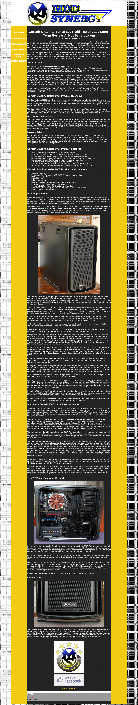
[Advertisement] (19, 95)
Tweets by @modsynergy (69, 688)
